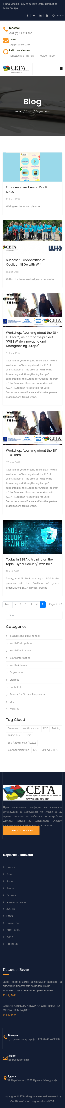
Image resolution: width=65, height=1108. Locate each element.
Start (7, 604)
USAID (28, 736)
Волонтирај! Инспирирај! (24, 636)
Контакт (10, 881)
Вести (9, 874)
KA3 (35, 750)
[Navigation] (61, 69)
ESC (11, 702)
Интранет (11, 895)
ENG (59, 15)
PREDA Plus (14, 736)
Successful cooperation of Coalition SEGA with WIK (26, 262)
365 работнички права (22, 743)
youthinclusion (31, 728)
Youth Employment (20, 651)
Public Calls (15, 687)
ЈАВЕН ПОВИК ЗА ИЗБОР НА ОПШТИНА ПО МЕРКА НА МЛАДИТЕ (31, 1011)
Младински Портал (16, 902)
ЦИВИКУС (12, 944)
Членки (10, 888)
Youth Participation (20, 643)
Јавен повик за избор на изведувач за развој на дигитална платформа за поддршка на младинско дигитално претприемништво (32, 989)
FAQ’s (9, 916)
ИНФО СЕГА (50, 750)
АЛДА (9, 937)
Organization (16, 672)
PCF (45, 728)
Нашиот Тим (13, 923)
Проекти (10, 867)
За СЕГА (10, 909)
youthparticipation (18, 750)
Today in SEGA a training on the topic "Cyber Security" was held (29, 561)
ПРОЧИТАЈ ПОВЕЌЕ (21, 830)
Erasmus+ (13, 728)
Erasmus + (15, 680)
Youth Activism (18, 665)
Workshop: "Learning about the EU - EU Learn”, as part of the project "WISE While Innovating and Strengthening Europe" (32, 339)
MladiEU (14, 709)
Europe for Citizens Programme (27, 694)
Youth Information (19, 658)
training (56, 728)
